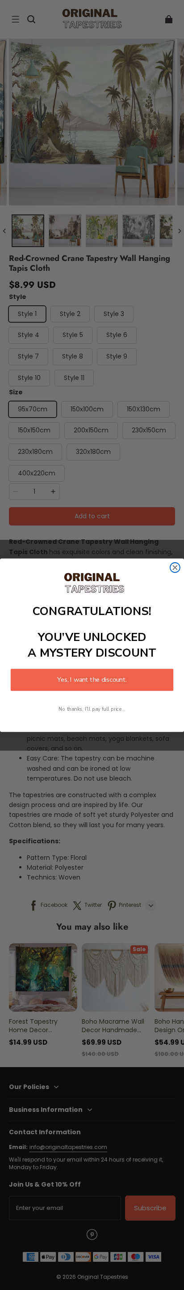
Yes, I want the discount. (92, 679)
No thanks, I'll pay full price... (92, 709)
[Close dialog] (175, 567)
